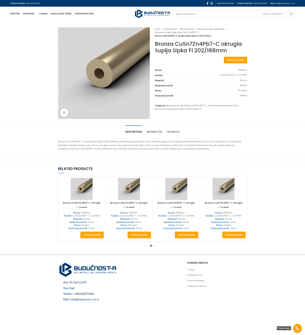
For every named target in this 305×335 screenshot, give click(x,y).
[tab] (133, 130)
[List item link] (87, 293)
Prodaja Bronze (170, 29)
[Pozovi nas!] (297, 328)
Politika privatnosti (196, 286)
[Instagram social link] (211, 3)
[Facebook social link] (207, 3)
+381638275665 (32, 3)
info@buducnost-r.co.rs (285, 3)
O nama (191, 269)
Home (158, 29)
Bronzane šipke (187, 29)
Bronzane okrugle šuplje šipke (211, 29)
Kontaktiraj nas (194, 275)
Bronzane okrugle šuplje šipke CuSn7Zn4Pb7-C (177, 32)
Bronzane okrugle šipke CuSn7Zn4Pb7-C (186, 105)
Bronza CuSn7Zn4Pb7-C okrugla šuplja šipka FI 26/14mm (176, 204)
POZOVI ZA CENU (235, 60)
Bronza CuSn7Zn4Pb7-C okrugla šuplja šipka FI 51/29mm (223, 204)
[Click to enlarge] (64, 113)
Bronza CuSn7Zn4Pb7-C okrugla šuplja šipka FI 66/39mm (129, 204)
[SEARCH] (291, 13)
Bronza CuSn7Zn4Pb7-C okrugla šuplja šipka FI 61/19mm (81, 204)
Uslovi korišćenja (195, 280)
